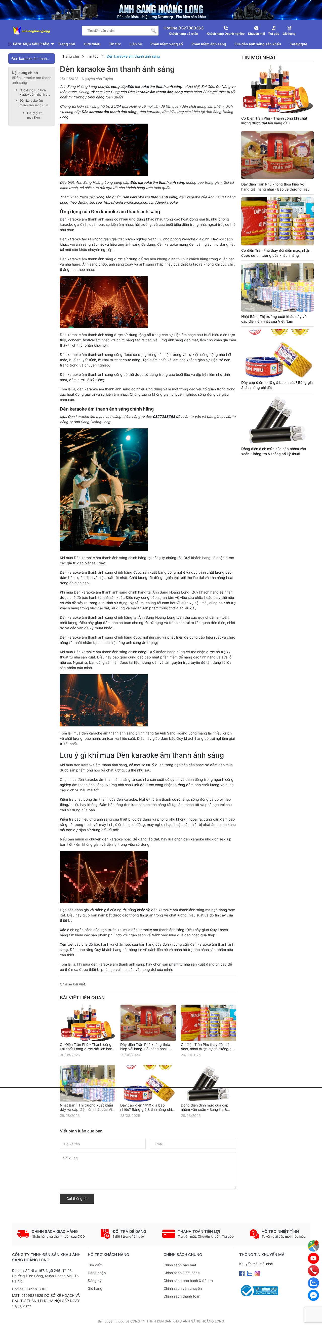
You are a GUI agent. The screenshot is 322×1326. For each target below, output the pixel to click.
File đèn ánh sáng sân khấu (258, 44)
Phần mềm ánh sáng (208, 44)
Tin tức (115, 44)
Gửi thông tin (77, 1198)
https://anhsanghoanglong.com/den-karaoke (141, 202)
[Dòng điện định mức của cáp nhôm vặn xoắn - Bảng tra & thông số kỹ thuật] (208, 1083)
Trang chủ (66, 44)
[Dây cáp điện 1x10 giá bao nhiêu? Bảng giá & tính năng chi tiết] (148, 1083)
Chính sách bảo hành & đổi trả (188, 1280)
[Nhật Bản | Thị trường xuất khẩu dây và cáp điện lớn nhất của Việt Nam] (87, 1083)
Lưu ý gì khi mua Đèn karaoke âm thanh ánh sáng (38, 115)
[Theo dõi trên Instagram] (257, 1273)
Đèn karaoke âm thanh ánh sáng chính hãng (35, 103)
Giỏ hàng (95, 1288)
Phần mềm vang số (166, 44)
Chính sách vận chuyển (183, 1288)
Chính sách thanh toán (182, 1296)
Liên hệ (136, 44)
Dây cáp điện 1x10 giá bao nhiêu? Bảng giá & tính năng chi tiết (146, 1109)
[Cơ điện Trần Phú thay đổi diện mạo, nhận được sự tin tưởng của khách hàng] (208, 1023)
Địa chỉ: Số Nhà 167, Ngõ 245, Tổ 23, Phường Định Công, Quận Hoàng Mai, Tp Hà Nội (45, 1275)
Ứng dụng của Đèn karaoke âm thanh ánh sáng (35, 92)
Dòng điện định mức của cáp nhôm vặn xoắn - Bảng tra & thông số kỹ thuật (204, 1109)
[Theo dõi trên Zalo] (250, 1273)
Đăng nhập (97, 1273)
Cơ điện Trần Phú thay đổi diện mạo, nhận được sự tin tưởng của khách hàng (208, 1048)
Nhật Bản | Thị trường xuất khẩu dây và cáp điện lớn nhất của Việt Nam (87, 1109)
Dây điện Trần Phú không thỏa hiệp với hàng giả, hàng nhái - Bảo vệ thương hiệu (145, 1048)
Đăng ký (95, 1280)
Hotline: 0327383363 (30, 1289)
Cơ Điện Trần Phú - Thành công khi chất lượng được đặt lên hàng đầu (87, 1048)
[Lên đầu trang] (313, 1317)
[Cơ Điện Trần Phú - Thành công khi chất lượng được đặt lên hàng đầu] (87, 1023)
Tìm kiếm (95, 1265)
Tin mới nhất (258, 58)
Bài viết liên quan (82, 997)
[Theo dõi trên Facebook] (242, 1273)
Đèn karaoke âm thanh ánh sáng (33, 58)
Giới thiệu (92, 44)
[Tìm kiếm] (153, 30)
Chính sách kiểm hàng (182, 1273)
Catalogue (298, 44)
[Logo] (31, 31)
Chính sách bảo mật (180, 1265)
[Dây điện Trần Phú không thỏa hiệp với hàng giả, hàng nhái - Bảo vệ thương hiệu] (148, 1023)
